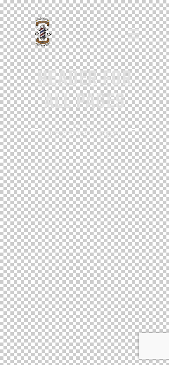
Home (79, 125)
